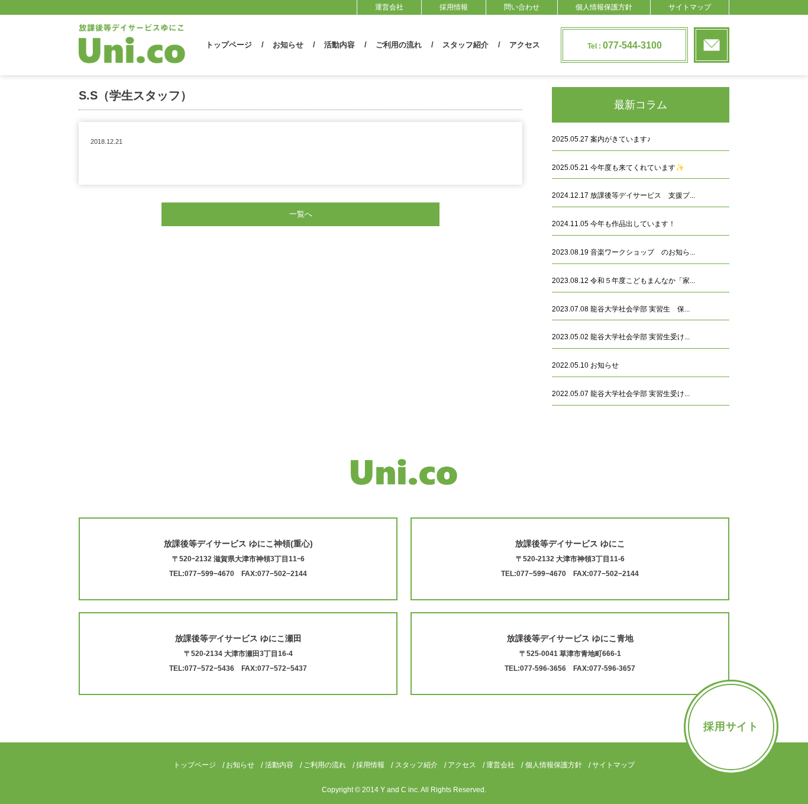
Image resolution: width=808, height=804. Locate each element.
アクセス (524, 44)
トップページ (229, 44)
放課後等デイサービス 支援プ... (623, 195)
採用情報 (453, 7)
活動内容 (339, 44)
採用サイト (731, 726)
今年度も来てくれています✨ (618, 167)
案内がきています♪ (601, 139)
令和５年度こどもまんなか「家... (623, 280)
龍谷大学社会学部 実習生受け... (621, 337)
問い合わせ (521, 7)
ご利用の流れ (399, 44)
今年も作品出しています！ (614, 224)
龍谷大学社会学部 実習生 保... (621, 309)
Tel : (624, 45)
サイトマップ (689, 7)
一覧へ (300, 214)
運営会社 (389, 7)
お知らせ (288, 44)
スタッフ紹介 (465, 44)
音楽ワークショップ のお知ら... (623, 252)
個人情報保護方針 (604, 7)
